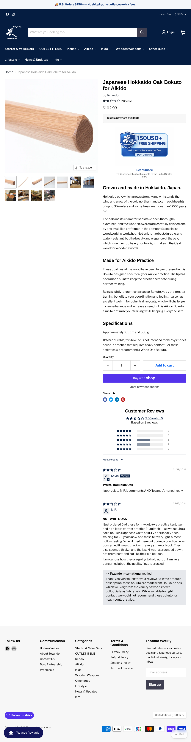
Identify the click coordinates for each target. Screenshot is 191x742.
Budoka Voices (49, 648)
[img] (112, 470)
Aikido (89, 49)
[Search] (142, 32)
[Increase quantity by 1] (135, 365)
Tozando (113, 95)
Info (57, 59)
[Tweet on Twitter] (111, 399)
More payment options (144, 387)
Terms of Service (121, 668)
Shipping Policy (120, 662)
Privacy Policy (119, 652)
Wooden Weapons (129, 49)
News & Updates (36, 59)
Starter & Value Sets (19, 49)
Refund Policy (119, 657)
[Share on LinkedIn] (117, 399)
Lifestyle (11, 59)
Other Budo (157, 49)
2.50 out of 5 (154, 418)
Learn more (144, 170)
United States (171, 14)
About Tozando (50, 653)
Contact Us (47, 659)
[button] (124, 440)
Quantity (108, 356)
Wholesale (47, 670)
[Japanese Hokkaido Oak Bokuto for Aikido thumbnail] (10, 182)
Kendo (72, 49)
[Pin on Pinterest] (123, 399)
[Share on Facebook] (105, 399)
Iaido (105, 49)
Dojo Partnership (51, 664)
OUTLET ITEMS (50, 49)
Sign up (155, 685)
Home (9, 72)
